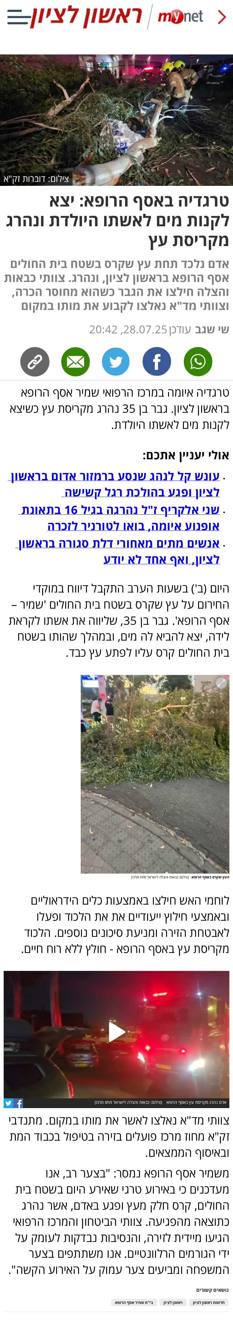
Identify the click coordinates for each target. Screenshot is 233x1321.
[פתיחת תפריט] (19, 17)
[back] (222, 17)
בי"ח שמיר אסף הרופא (134, 1302)
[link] (157, 361)
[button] (155, 774)
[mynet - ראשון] (116, 28)
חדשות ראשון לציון (209, 1302)
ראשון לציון (173, 1302)
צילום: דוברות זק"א (36, 178)
